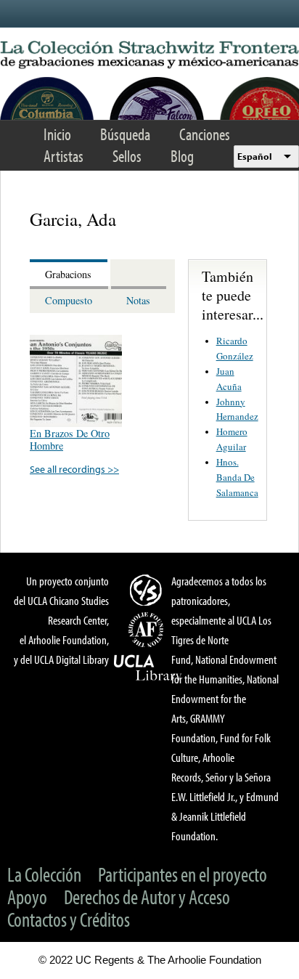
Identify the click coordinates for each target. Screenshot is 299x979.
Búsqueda (125, 134)
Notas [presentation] (138, 300)
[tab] (70, 272)
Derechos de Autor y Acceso (147, 896)
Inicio (57, 134)
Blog (182, 155)
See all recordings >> (74, 469)
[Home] (149, 55)
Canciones (204, 134)
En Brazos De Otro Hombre (70, 439)
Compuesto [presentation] (68, 300)
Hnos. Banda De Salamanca (237, 477)
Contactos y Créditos (68, 919)
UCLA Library (148, 668)
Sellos (127, 155)
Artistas (63, 155)
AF (148, 630)
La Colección (44, 874)
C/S (148, 590)
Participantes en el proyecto (182, 874)
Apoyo (27, 896)
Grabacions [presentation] (68, 274)
